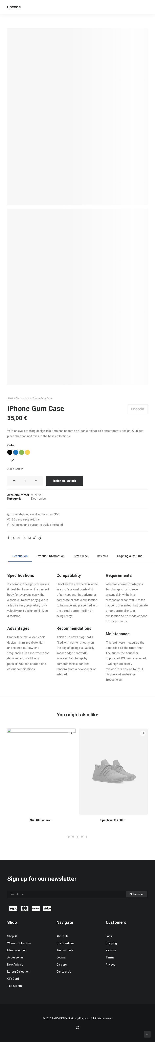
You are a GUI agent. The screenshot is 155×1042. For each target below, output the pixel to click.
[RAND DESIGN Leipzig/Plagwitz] (14, 6)
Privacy (110, 964)
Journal (61, 957)
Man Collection (16, 950)
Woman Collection (19, 943)
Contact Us (64, 971)
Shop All (12, 936)
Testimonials (65, 950)
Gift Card (13, 978)
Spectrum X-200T (112, 820)
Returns (111, 950)
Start (10, 398)
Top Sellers (14, 985)
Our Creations (65, 943)
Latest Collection (18, 971)
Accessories (15, 957)
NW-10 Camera (40, 820)
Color (11, 445)
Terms (110, 957)
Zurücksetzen (15, 468)
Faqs (109, 936)
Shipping (111, 943)
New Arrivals (15, 964)
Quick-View (71, 733)
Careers (62, 964)
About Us (62, 936)
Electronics (22, 398)
